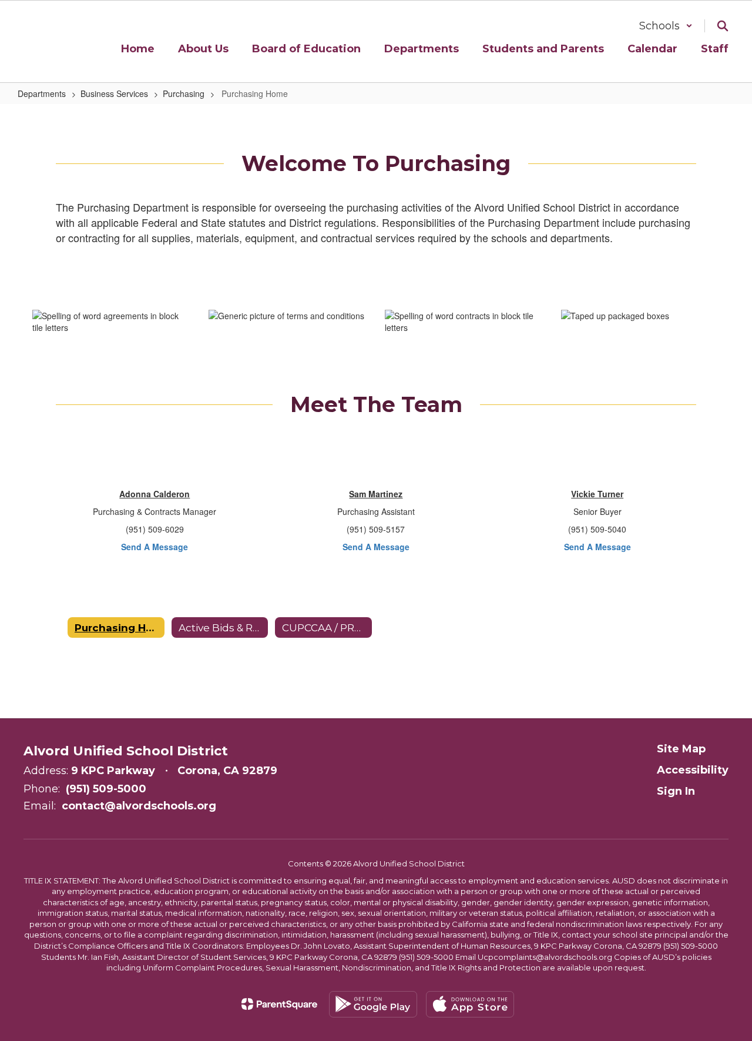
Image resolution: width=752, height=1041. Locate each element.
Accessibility (692, 770)
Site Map (681, 748)
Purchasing (183, 93)
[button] (666, 25)
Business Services (114, 93)
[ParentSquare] (279, 1004)
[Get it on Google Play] (373, 1004)
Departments (42, 93)
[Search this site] (722, 26)
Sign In (676, 791)
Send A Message (154, 547)
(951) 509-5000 (106, 788)
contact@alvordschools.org (139, 805)
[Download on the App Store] (470, 1004)
